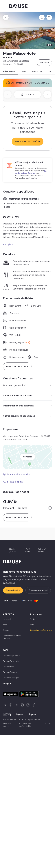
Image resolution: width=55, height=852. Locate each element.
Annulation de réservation (41, 630)
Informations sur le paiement (18, 405)
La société (7, 619)
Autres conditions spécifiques (19, 415)
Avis (5, 624)
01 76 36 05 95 (15, 482)
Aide (32, 624)
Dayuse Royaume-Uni (12, 655)
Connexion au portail (38, 590)
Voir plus (8, 244)
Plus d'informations (17, 366)
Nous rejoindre (13, 590)
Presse (6, 630)
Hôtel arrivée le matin (42, 550)
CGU (50, 723)
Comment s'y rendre (18, 474)
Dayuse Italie (8, 666)
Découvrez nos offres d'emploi (11, 636)
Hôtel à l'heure (27, 550)
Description (37, 71)
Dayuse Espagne (10, 672)
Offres (23, 71)
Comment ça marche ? (15, 385)
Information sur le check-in (17, 395)
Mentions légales (7, 724)
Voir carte (44, 62)
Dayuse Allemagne (11, 677)
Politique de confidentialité (25, 724)
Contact (33, 619)
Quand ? (29, 94)
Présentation (9, 71)
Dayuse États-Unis (11, 661)
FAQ (50, 71)
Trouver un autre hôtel (27, 141)
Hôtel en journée (12, 550)
